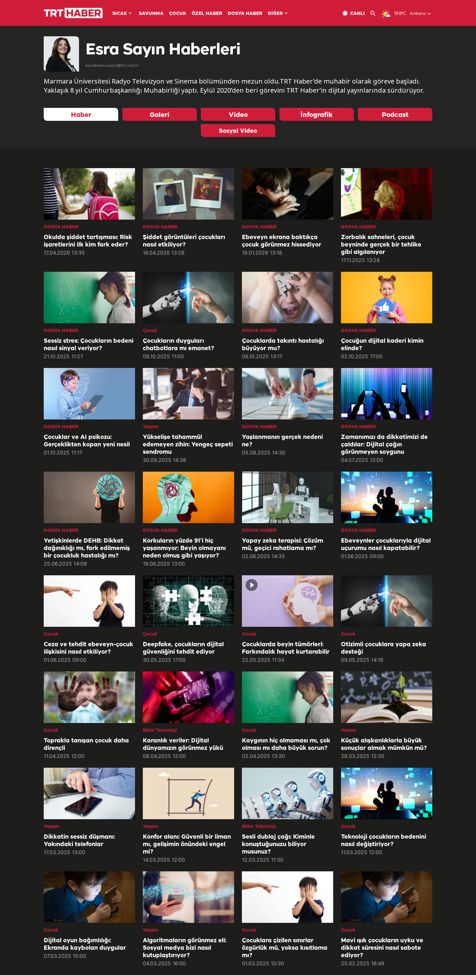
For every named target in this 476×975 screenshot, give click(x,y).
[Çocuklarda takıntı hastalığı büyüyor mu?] (287, 297)
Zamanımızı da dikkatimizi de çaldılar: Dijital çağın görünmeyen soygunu (384, 444)
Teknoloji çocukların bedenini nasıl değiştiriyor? (383, 841)
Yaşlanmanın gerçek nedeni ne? (282, 441)
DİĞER (275, 13)
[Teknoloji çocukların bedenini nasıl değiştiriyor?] (386, 793)
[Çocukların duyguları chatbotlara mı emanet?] (188, 297)
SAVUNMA (151, 13)
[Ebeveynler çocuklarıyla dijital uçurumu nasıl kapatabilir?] (386, 497)
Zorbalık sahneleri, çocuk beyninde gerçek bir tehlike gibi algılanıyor (381, 245)
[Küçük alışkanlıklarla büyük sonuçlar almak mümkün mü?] (386, 697)
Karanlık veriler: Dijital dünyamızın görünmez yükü (183, 744)
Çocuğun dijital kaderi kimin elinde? (382, 345)
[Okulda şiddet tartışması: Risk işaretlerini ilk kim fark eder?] (89, 194)
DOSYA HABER (245, 13)
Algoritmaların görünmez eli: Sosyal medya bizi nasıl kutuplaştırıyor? (184, 948)
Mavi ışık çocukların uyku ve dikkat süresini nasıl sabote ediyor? (382, 948)
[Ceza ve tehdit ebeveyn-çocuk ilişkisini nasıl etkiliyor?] (89, 601)
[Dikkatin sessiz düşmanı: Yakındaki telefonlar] (89, 793)
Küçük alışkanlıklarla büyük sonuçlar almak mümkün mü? (384, 744)
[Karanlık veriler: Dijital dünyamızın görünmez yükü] (188, 697)
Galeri (159, 115)
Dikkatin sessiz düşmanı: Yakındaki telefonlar (79, 841)
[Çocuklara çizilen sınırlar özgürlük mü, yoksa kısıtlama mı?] (287, 897)
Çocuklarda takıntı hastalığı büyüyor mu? (283, 345)
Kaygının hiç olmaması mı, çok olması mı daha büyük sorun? (286, 744)
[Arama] (375, 13)
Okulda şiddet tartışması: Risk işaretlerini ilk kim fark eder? (88, 241)
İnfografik (316, 115)
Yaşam (150, 427)
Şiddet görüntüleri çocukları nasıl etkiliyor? (184, 241)
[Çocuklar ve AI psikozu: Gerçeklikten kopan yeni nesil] (89, 393)
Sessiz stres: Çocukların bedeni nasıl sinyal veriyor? (88, 345)
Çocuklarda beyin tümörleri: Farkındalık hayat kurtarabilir (286, 648)
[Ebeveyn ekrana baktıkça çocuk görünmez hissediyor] (287, 194)
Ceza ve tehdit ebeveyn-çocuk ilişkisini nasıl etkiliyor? (88, 648)
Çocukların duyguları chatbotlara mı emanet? (178, 345)
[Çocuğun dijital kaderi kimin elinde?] (386, 297)
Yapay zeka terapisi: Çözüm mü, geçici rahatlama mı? (282, 545)
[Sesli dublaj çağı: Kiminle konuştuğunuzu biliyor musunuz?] (287, 793)
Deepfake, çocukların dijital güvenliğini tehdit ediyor (183, 648)
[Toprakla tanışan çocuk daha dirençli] (89, 697)
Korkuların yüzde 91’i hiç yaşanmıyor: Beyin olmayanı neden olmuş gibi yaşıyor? (184, 548)
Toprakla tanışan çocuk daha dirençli (86, 744)
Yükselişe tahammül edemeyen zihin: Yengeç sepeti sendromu (188, 444)
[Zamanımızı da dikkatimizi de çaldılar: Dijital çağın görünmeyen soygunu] (386, 393)
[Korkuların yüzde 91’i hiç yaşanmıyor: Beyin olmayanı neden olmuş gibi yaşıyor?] (188, 497)
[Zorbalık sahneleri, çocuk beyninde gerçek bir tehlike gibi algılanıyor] (386, 194)
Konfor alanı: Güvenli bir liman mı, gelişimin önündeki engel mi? (187, 844)
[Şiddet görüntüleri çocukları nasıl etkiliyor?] (188, 194)
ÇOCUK (177, 13)
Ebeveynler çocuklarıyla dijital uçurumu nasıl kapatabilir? (386, 545)
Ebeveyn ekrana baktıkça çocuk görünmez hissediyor (281, 241)
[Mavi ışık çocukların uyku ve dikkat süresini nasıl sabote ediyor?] (386, 897)
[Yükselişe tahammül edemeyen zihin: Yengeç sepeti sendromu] (188, 393)
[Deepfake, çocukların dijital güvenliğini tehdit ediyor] (188, 601)
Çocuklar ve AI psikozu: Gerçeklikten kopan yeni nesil (87, 441)
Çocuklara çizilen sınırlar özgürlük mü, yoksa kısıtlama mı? (284, 948)
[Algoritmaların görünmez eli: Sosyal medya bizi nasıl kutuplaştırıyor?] (188, 897)
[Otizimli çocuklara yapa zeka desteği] (386, 601)
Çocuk (150, 330)
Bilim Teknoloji (160, 730)
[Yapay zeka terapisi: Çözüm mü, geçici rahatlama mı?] (287, 497)
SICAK (119, 13)
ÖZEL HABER (207, 13)
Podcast (395, 115)
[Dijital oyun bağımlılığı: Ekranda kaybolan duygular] (89, 897)
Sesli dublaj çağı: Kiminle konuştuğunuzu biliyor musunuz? (278, 844)
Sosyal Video (238, 131)
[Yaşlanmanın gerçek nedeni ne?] (287, 393)
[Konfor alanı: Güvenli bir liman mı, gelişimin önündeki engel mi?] (188, 793)
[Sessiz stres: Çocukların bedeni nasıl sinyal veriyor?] (89, 297)
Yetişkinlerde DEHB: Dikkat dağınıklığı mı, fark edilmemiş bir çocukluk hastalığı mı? (87, 548)
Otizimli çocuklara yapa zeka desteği (383, 648)
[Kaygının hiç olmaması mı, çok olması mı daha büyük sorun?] (287, 697)
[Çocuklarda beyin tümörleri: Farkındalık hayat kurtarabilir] (287, 601)
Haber (81, 115)
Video (238, 115)
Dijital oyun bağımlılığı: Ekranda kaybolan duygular (85, 944)
